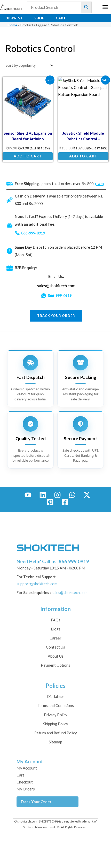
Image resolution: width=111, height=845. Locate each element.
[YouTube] (28, 494)
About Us (56, 656)
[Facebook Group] (64, 502)
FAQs (55, 620)
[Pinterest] (50, 502)
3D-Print (14, 18)
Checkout (25, 782)
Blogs (55, 629)
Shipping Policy (55, 724)
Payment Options (55, 665)
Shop (39, 18)
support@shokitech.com (37, 584)
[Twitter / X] (86, 494)
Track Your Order (35, 802)
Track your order (56, 316)
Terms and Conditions (55, 705)
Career (55, 638)
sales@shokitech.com (56, 285)
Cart (61, 18)
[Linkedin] (42, 494)
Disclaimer (55, 696)
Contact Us (55, 647)
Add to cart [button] (28, 156)
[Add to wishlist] (45, 84)
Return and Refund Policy (55, 733)
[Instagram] (57, 494)
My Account (27, 768)
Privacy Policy (55, 715)
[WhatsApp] (72, 494)
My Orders (26, 789)
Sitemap (55, 742)
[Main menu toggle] (105, 7)
